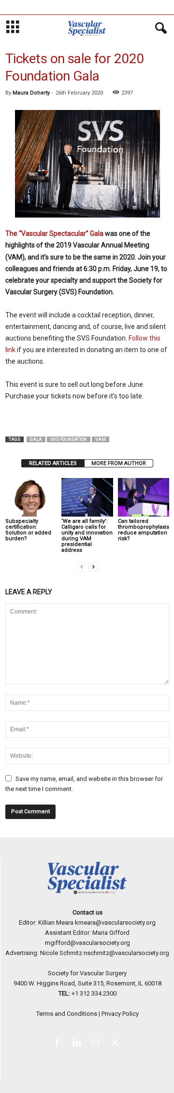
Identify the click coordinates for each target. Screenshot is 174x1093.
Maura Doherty (31, 93)
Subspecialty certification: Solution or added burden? (28, 530)
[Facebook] (59, 1043)
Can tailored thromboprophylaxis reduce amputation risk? (143, 530)
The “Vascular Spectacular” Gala (54, 233)
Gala (36, 439)
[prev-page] (82, 566)
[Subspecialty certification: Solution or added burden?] (31, 497)
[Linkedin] (78, 1043)
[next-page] (93, 566)
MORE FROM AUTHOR (118, 463)
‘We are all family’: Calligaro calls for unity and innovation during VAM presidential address (87, 535)
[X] (116, 1043)
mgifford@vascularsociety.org (87, 942)
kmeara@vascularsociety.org (115, 922)
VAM (100, 439)
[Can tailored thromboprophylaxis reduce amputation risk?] (143, 497)
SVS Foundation (68, 439)
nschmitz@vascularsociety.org (126, 952)
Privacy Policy (120, 1013)
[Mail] (97, 1043)
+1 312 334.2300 (94, 993)
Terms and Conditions (66, 1013)
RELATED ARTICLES (53, 463)
